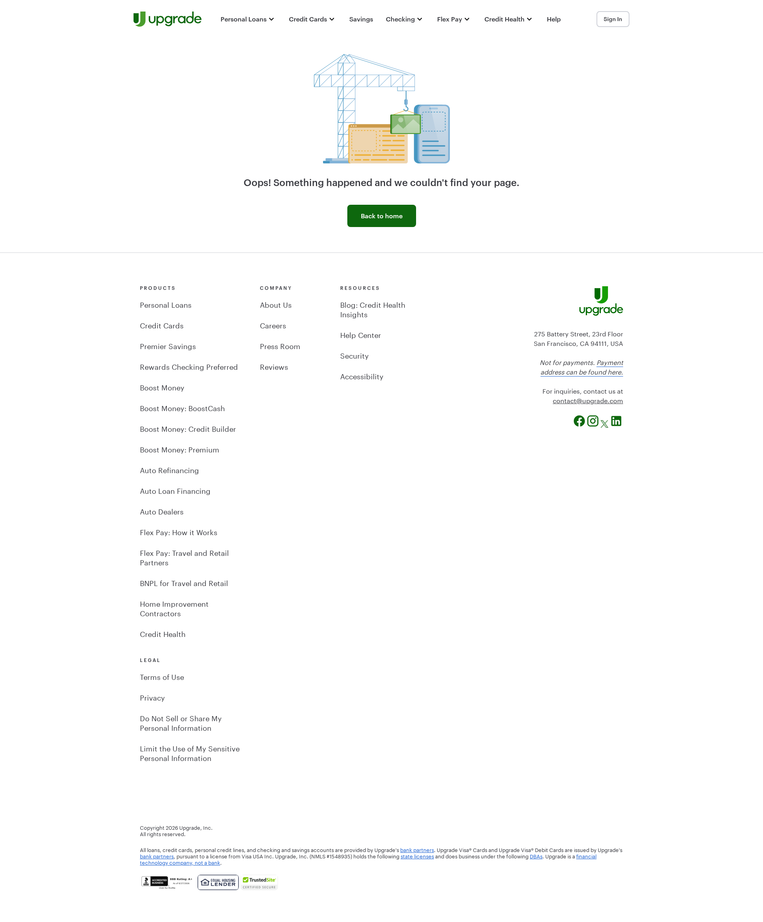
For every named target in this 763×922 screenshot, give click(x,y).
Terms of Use (162, 676)
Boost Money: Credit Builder (188, 428)
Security (354, 354)
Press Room (280, 345)
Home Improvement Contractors (174, 607)
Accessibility (361, 375)
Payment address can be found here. (581, 366)
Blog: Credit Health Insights (372, 308)
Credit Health (163, 633)
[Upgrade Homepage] (167, 19)
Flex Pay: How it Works (178, 531)
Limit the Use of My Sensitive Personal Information (190, 752)
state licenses (417, 856)
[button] (248, 19)
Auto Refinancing (169, 469)
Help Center (360, 334)
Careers (273, 324)
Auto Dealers (162, 510)
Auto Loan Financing (175, 490)
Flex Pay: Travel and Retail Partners (184, 556)
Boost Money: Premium (179, 448)
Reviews (274, 366)
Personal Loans (166, 304)
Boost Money (162, 386)
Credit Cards (162, 324)
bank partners (417, 849)
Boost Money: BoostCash (182, 407)
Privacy (152, 696)
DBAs (536, 856)
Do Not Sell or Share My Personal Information (181, 722)
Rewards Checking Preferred (189, 366)
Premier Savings (168, 345)
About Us (276, 304)
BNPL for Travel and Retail (184, 582)
